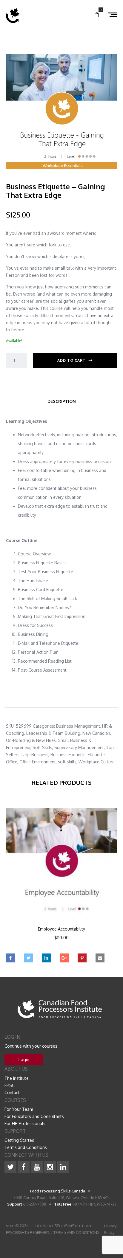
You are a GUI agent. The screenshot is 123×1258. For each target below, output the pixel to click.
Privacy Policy (110, 1229)
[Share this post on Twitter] (28, 957)
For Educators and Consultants (34, 1116)
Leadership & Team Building (53, 733)
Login (24, 1059)
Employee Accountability (61, 929)
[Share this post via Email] (100, 957)
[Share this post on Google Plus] (64, 957)
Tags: (26, 754)
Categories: (44, 726)
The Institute (16, 1078)
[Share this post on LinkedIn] (46, 957)
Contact (12, 1092)
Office (11, 761)
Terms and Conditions (25, 1147)
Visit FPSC (10, 1229)
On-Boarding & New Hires (31, 740)
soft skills (67, 761)
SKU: (10, 726)
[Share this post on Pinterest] (82, 957)
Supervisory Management (79, 747)
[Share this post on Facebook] (10, 957)
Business (39, 754)
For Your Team (18, 1109)
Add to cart (71, 360)
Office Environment (37, 761)
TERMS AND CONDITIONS (76, 1232)
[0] (96, 14)
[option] (61, 882)
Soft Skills (42, 747)
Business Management (78, 726)
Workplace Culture (97, 761)
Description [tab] (61, 401)
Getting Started (19, 1140)
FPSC (9, 1085)
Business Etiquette (68, 754)
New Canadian (96, 733)
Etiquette (96, 754)
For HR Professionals (24, 1123)
